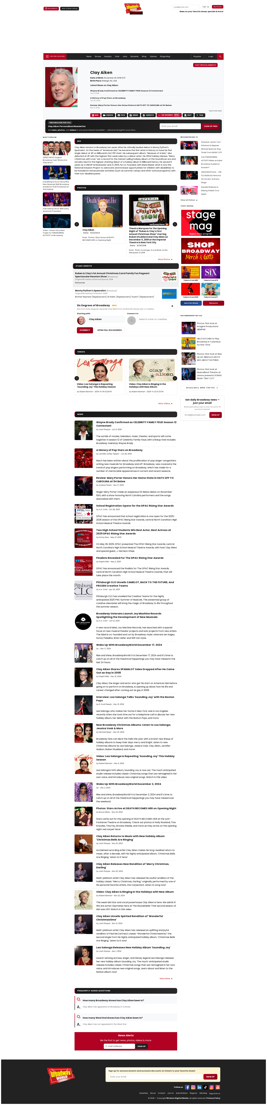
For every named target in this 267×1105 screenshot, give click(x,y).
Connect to (132, 313)
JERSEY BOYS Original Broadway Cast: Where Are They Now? (55, 153)
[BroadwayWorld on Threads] (211, 1087)
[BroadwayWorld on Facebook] (187, 1087)
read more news (215, 111)
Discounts (213, 303)
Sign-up (206, 7)
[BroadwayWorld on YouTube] (217, 1087)
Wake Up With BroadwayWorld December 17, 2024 (129, 645)
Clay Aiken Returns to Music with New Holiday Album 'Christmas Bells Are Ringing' (130, 837)
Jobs (125, 56)
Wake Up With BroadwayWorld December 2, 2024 (128, 784)
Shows (98, 56)
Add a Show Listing (69, 8)
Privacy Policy (213, 1098)
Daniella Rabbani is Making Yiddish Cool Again (210, 190)
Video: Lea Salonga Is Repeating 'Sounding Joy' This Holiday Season (96, 385)
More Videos (164, 403)
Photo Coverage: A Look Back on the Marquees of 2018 (148, 251)
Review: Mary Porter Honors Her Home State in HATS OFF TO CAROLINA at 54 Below (131, 105)
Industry (108, 56)
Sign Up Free (210, 126)
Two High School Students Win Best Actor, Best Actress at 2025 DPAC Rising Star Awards (133, 531)
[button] (220, 56)
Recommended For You (191, 316)
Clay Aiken (91, 231)
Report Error (214, 1093)
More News (165, 978)
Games (153, 56)
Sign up (216, 415)
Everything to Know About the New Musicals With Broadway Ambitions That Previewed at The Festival (56, 179)
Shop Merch (52, 8)
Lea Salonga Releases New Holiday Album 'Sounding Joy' (133, 947)
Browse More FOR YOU (200, 387)
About (153, 1093)
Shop (144, 56)
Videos (109, 115)
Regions (193, 1093)
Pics (123, 115)
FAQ (201, 115)
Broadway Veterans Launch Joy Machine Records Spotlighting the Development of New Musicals (128, 615)
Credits (150, 115)
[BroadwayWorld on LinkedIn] (199, 1087)
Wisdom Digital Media (177, 1098)
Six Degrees (170, 115)
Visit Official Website (205, 65)
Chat (117, 56)
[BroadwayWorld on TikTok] (205, 1087)
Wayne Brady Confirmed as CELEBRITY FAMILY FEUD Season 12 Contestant (126, 91)
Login (210, 56)
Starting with (83, 313)
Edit (189, 115)
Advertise (143, 1093)
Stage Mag (165, 56)
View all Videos (188, 200)
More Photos (164, 259)
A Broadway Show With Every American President (56, 203)
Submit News (182, 1093)
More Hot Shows (191, 303)
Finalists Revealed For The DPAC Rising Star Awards (130, 558)
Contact (161, 1093)
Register (197, 56)
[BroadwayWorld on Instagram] (193, 1087)
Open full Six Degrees (109, 330)
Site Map (203, 1093)
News (89, 56)
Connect (85, 330)
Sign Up (142, 1046)
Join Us (170, 1093)
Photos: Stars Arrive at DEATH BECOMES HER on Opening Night (98, 238)
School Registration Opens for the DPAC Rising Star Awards (135, 505)
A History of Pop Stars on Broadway (108, 98)
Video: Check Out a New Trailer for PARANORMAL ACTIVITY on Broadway (54, 226)
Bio (96, 115)
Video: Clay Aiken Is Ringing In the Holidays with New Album (147, 385)
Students (134, 56)
